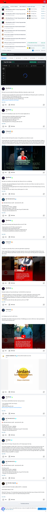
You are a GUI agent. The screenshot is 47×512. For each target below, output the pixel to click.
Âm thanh (33, 58)
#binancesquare (5, 100)
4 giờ (6, 463)
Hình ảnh (19, 58)
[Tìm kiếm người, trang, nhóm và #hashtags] (44, 1)
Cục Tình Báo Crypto (10, 483)
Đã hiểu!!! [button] (40, 508)
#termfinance (19, 407)
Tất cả (4, 58)
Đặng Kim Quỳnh (34, 18)
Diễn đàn (9, 50)
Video (26, 58)
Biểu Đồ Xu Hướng (33, 62)
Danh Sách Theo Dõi (41, 62)
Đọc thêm (3, 102)
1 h (6, 200)
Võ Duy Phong (33, 15)
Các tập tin (41, 58)
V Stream (8, 131)
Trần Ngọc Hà (33, 13)
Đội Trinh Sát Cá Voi (10, 198)
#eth (15, 407)
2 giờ (6, 311)
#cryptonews (11, 100)
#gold (17, 100)
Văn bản (11, 58)
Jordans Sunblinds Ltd (11, 355)
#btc (15, 100)
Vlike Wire (8, 88)
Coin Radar (8, 440)
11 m (6, 89)
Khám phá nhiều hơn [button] (9, 509)
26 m (6, 111)
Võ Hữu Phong (33, 11)
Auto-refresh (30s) (37, 50)
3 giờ (6, 420)
